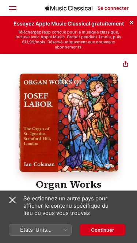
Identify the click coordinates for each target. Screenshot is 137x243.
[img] (68, 8)
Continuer (102, 230)
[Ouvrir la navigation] (12, 8)
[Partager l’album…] (125, 64)
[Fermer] (131, 21)
